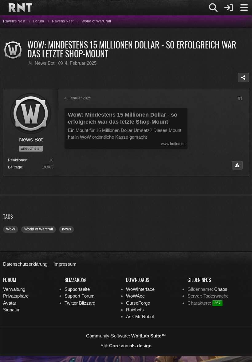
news (66, 229)
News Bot (44, 63)
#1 (240, 98)
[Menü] (244, 8)
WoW (10, 229)
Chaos (220, 289)
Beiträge (15, 167)
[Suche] (213, 8)
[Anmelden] (228, 7)
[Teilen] (243, 78)
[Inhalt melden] (237, 165)
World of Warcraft (38, 229)
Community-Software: (126, 335)
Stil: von (126, 345)
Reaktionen (17, 160)
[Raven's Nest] (20, 7)
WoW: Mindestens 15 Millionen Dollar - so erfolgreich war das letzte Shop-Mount (122, 118)
